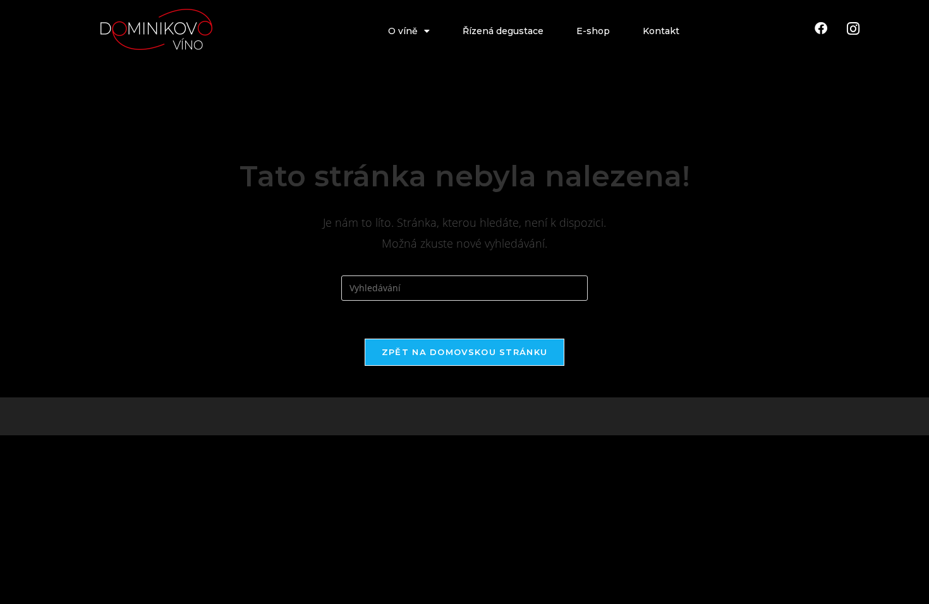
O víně (403, 31)
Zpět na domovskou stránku (465, 352)
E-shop (593, 31)
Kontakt (661, 31)
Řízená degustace (503, 31)
